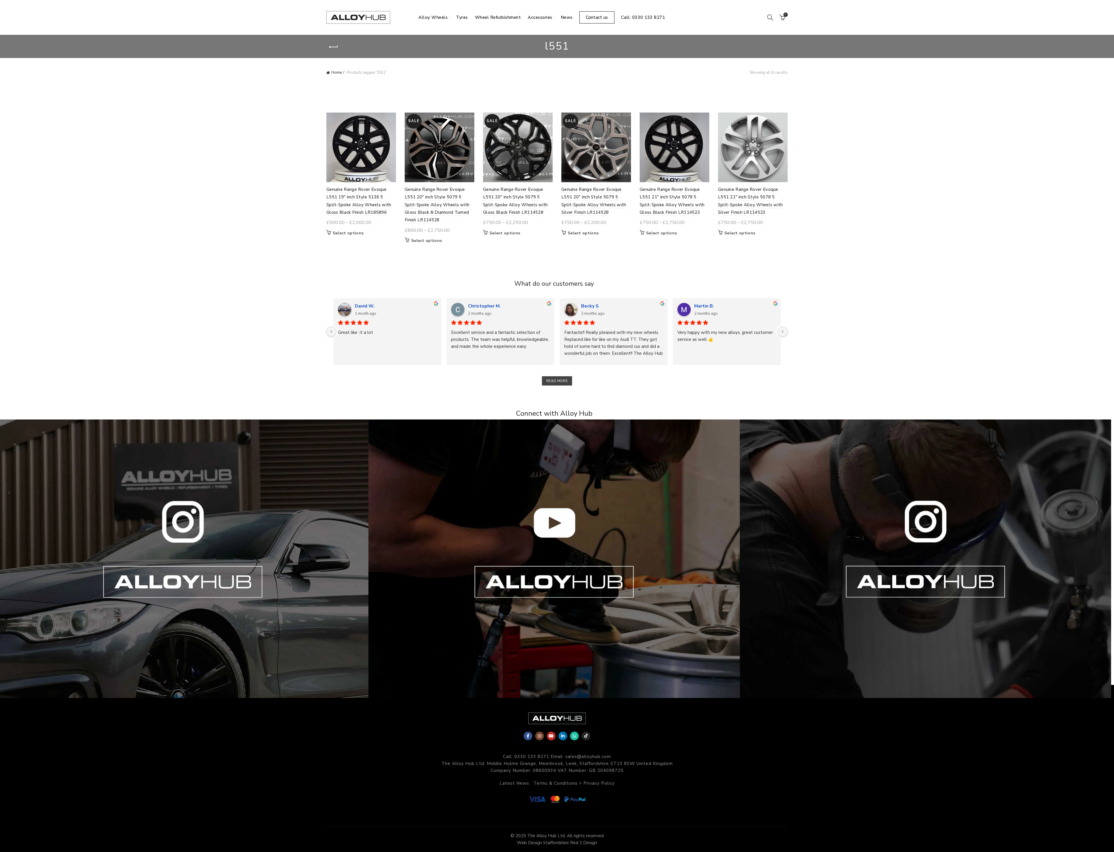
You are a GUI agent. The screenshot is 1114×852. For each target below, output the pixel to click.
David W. (365, 306)
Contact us (597, 17)
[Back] (333, 47)
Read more (557, 381)
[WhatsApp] (574, 736)
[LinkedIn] (562, 736)
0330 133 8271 (531, 756)
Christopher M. (484, 306)
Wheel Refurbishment (498, 17)
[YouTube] (551, 736)
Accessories (540, 17)
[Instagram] (539, 736)
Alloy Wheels (433, 17)
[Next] (783, 332)
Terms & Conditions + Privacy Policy (574, 783)
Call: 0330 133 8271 (643, 17)
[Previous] (331, 332)
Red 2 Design (583, 843)
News (567, 17)
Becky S (590, 306)
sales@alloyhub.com (588, 756)
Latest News (514, 783)
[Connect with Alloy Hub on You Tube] (557, 558)
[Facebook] (528, 736)
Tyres (462, 17)
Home (336, 72)
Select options (348, 233)
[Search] (770, 17)
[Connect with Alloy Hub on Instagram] (185, 558)
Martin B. (704, 306)
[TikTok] (586, 736)
